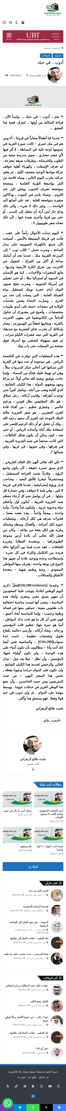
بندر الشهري (41, 1053)
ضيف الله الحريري (38, 1005)
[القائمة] (4, 22)
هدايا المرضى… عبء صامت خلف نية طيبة (26, 954)
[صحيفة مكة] (52, 9)
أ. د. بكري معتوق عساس (36, 1025)
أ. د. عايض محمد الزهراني (35, 895)
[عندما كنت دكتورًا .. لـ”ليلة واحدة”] (48, 835)
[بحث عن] (10, 22)
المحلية (47, 48)
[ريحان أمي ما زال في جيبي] (17, 799)
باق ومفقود (26, 846)
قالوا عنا (32, 1077)
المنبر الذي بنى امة (38, 890)
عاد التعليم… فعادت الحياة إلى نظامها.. (28, 938)
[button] (7, 1103)
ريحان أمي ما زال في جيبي (18, 810)
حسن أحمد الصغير (38, 990)
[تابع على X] (27, 75)
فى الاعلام (43, 1077)
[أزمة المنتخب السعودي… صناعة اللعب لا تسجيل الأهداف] (48, 799)
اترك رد (33, 866)
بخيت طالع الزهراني (37, 75)
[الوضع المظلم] (16, 22)
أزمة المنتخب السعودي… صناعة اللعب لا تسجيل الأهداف (50, 814)
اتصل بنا (22, 1077)
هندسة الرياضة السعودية (35, 906)
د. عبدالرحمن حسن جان (36, 958)
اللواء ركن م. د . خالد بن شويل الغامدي (30, 930)
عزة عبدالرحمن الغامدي (36, 942)
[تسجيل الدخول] (23, 22)
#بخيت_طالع (51, 720)
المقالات (46, 55)
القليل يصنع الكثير (39, 1001)
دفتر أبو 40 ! (41, 1048)
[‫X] (33, 770)
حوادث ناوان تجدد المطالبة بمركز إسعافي (27, 985)
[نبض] (33, 1096)
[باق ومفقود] (17, 835)
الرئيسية (56, 48)
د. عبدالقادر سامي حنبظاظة (35, 911)
